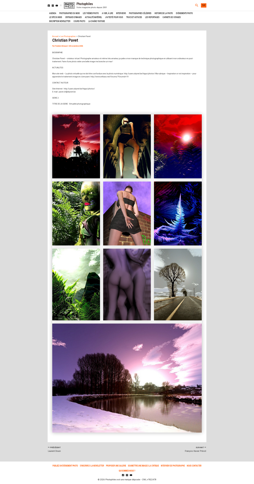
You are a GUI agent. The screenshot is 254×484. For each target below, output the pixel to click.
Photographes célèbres (140, 13)
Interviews (121, 13)
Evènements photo (184, 13)
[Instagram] (53, 5)
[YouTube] (57, 5)
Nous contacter (194, 465)
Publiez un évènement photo (65, 465)
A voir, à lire (107, 13)
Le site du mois (55, 17)
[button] (196, 5)
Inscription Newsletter (59, 21)
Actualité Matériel (93, 17)
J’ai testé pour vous (114, 17)
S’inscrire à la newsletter (92, 465)
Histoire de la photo (164, 13)
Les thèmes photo (91, 13)
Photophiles (84, 4)
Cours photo (79, 21)
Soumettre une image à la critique (143, 465)
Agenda (52, 13)
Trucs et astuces (134, 17)
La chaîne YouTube (96, 21)
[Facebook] (49, 5)
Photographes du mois (69, 13)
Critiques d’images (73, 17)
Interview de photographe (173, 465)
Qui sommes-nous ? (127, 470)
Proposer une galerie (116, 465)
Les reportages (152, 17)
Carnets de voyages (172, 17)
